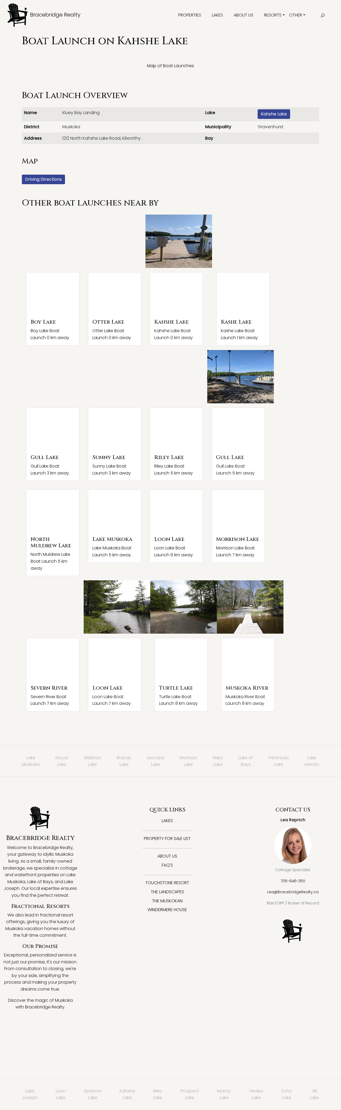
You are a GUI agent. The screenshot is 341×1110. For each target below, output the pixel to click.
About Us (243, 15)
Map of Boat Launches (170, 66)
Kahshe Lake (274, 114)
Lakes (217, 15)
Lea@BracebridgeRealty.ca (293, 892)
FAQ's (167, 865)
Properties (189, 15)
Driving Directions (43, 179)
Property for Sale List (167, 838)
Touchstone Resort (167, 883)
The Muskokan (167, 901)
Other (295, 15)
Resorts (273, 15)
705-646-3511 (293, 881)
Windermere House (167, 910)
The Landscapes (167, 892)
